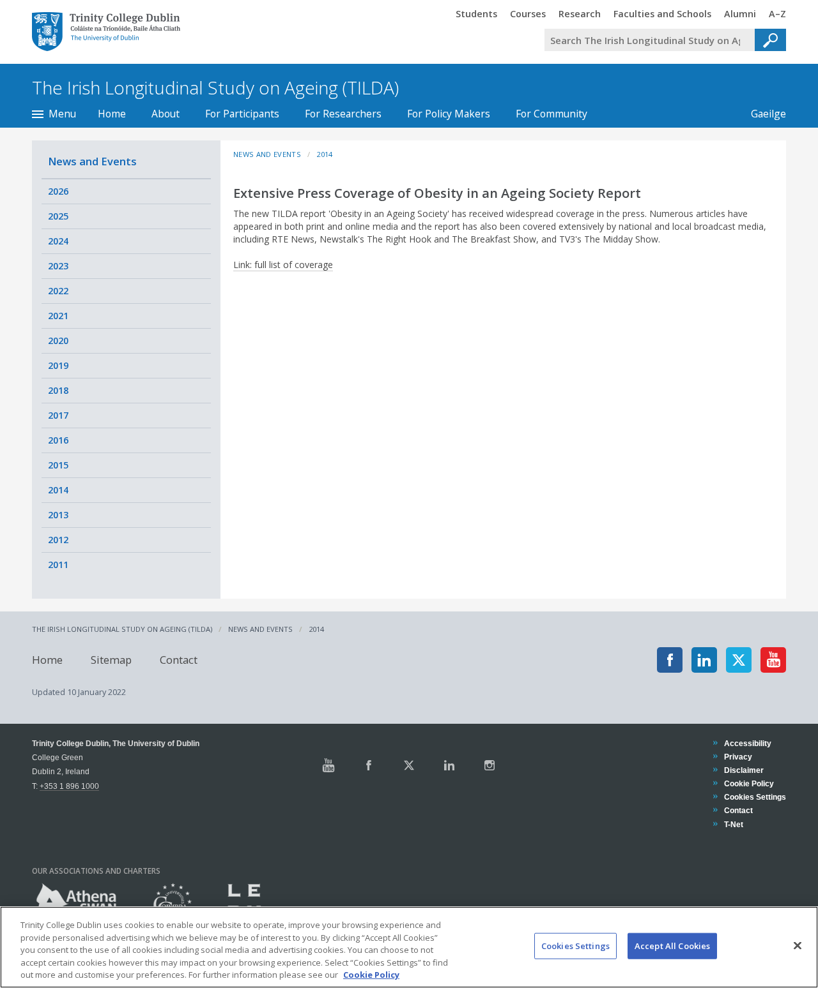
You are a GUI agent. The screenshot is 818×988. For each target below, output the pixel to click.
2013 (58, 515)
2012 (58, 540)
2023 (58, 266)
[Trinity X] (409, 765)
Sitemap (111, 659)
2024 (58, 241)
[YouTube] (773, 660)
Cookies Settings (575, 946)
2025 (58, 216)
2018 (58, 390)
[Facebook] (670, 660)
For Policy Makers (448, 114)
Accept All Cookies (672, 946)
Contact (178, 659)
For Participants (242, 114)
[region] (409, 947)
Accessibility (747, 743)
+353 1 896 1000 (69, 786)
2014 (58, 490)
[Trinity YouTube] (328, 765)
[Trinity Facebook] (369, 765)
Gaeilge (762, 114)
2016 (58, 440)
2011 (58, 564)
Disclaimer (743, 770)
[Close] (797, 946)
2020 (58, 340)
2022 (58, 291)
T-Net (733, 824)
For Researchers (343, 114)
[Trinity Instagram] (489, 765)
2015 (58, 465)
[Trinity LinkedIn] (449, 765)
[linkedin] (704, 660)
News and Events (92, 161)
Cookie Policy (748, 783)
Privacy (737, 756)
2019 (58, 365)
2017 (58, 415)
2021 (58, 316)
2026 (58, 191)
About (165, 114)
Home (112, 114)
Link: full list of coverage (283, 264)
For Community (551, 114)
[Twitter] (739, 660)
